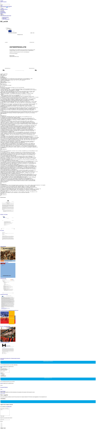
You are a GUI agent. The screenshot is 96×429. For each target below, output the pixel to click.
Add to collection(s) (3, 15)
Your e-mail (2, 416)
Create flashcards (9, 6)
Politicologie (4, 18)
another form (9, 406)
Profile (1, 13)
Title (1, 367)
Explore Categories (3, 1)
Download (2, 359)
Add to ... (2, 14)
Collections (6, 9)
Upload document (3, 6)
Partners (4, 391)
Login (1, 5)
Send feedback (3, 398)
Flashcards (2, 9)
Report (1, 391)
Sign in (1, 366)
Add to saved (9, 15)
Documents (2, 387)
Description (3, 369)
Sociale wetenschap (5, 17)
